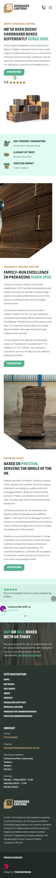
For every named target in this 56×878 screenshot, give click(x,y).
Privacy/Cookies (13, 858)
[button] (2, 598)
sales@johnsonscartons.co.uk (21, 748)
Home (7, 680)
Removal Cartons (13, 707)
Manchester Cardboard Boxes (20, 712)
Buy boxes (24, 655)
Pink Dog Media (22, 872)
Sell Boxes (9, 689)
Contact (8, 698)
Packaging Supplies (15, 702)
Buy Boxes (9, 684)
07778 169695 (11, 737)
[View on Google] (3, 609)
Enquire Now (14, 72)
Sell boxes (35, 655)
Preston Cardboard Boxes (18, 716)
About (7, 693)
